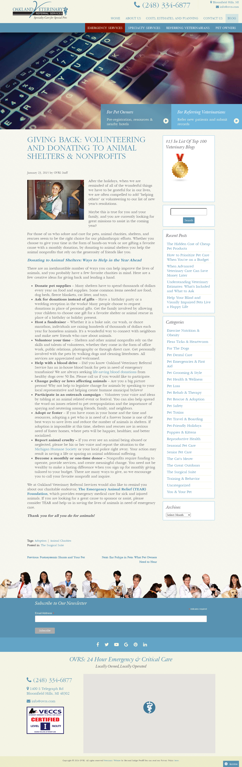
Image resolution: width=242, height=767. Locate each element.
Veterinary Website (112, 760)
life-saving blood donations (115, 372)
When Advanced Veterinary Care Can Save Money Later (187, 270)
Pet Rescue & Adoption (185, 399)
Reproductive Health (183, 439)
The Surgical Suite (52, 545)
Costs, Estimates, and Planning (172, 18)
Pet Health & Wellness (184, 379)
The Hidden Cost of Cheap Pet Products (188, 246)
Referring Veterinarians (188, 28)
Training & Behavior (183, 479)
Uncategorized (178, 485)
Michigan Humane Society (56, 449)
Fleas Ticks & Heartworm (187, 342)
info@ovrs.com (229, 7)
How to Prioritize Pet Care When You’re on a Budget (188, 257)
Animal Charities (60, 540)
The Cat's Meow (180, 459)
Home (115, 18)
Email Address (44, 613)
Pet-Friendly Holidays (184, 426)
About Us (133, 18)
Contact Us (213, 18)
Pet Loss (173, 386)
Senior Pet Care (179, 452)
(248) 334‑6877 (165, 5)
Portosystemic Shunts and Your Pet (56, 557)
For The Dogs (178, 348)
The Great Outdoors (183, 465)
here (177, 760)
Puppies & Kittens (181, 432)
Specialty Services (144, 28)
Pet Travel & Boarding (185, 419)
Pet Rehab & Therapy (184, 392)
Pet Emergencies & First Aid (186, 363)
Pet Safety (175, 406)
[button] (149, 707)
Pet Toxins (175, 412)
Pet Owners (226, 28)
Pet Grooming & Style (184, 373)
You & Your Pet (179, 492)
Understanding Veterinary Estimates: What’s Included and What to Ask (188, 286)
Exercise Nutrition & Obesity (183, 332)
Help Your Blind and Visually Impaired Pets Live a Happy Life (189, 302)
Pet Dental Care (179, 355)
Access (233, 764)
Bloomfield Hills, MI (225, 2)
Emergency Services (105, 28)
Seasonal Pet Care (181, 445)
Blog (232, 18)
